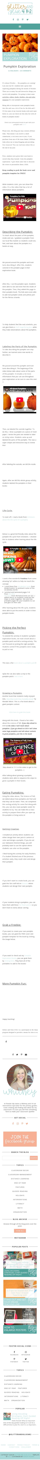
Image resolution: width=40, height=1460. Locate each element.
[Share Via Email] (26, 1055)
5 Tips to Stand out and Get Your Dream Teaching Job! (20, 1292)
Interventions (20, 1200)
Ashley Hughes (28, 1456)
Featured (20, 1187)
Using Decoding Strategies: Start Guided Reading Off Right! (20, 1264)
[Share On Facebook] (6, 1042)
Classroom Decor (20, 1170)
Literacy (20, 1204)
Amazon (25, 883)
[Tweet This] (17, 1055)
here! (24, 124)
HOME (3, 1445)
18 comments (25, 71)
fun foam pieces (25, 905)
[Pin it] (21, 1055)
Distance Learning (20, 1179)
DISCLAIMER (26, 1447)
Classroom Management (20, 1175)
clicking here (9, 961)
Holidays (14, 71)
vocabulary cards (24, 586)
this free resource (9, 595)
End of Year (20, 1183)
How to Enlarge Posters (20, 1321)
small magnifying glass (23, 327)
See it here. (18, 676)
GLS (9, 1456)
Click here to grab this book (19, 712)
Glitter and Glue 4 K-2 (23, 1455)
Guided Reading (20, 1191)
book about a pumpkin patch (25, 663)
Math (20, 1208)
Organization (20, 1212)
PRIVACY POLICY (23, 1445)
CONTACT (11, 1445)
